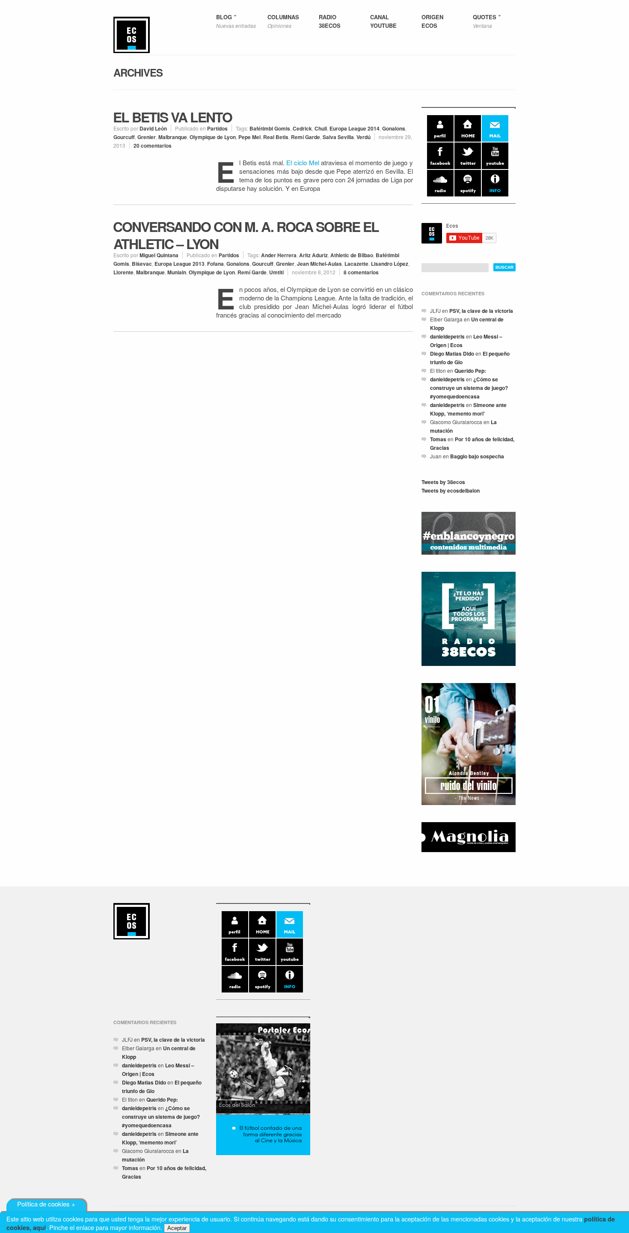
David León (153, 128)
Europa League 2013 (179, 263)
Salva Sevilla (338, 137)
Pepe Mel (249, 137)
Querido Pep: (470, 370)
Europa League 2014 (354, 128)
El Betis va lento (172, 117)
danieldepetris (447, 336)
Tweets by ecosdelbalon (450, 490)
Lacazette (356, 263)
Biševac (142, 263)
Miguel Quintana (158, 255)
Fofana (215, 263)
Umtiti (276, 272)
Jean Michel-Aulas (319, 263)
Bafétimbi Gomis (269, 128)
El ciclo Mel (302, 162)
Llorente (123, 272)
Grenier (146, 137)
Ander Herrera (279, 255)
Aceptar (177, 1228)
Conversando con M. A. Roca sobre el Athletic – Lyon (246, 235)
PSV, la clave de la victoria (481, 311)
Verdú (363, 137)
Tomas (438, 439)
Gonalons (393, 128)
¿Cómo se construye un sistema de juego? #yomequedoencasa (469, 387)
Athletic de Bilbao (351, 255)
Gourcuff (124, 137)
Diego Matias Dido (452, 353)
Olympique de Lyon (213, 137)
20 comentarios (153, 145)
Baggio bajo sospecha (477, 456)
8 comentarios (361, 272)
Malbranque (172, 137)
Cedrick (302, 128)
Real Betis (275, 137)
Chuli (320, 128)
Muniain (176, 272)
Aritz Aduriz (313, 255)
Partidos (217, 128)
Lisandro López (389, 263)
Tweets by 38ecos (443, 482)
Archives (138, 72)
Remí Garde (305, 137)
